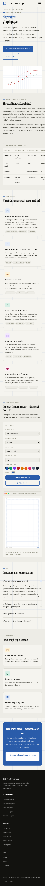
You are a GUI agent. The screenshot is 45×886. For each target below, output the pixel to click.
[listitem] (22, 589)
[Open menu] (39, 3)
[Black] (37, 468)
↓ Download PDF (22, 478)
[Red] (18, 468)
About (5, 861)
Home (4, 9)
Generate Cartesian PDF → (18, 49)
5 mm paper (7, 845)
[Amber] (22, 468)
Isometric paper (8, 816)
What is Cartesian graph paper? (22, 581)
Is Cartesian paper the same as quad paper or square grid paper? (22, 605)
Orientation (10, 438)
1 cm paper (6, 828)
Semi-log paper (8, 808)
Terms (11, 881)
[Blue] (7, 468)
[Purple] (14, 468)
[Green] (10, 468)
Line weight (10, 456)
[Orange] (25, 468)
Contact (6, 865)
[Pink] (29, 468)
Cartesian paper (8, 800)
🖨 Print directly (22, 483)
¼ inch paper (7, 841)
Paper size (10, 430)
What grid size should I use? (22, 614)
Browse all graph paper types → (22, 756)
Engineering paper (9, 804)
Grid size (9, 447)
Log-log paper (7, 812)
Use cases (10, 56)
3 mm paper (7, 832)
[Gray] (33, 468)
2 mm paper (7, 837)
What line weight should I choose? (22, 621)
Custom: (7, 472)
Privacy (5, 881)
